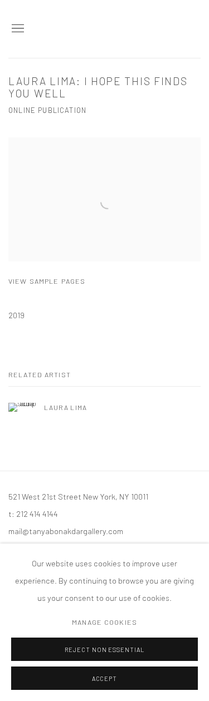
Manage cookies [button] (104, 622)
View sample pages (46, 281)
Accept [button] (105, 678)
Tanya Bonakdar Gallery (145, 29)
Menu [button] (16, 29)
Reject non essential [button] (105, 649)
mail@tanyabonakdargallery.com (65, 531)
